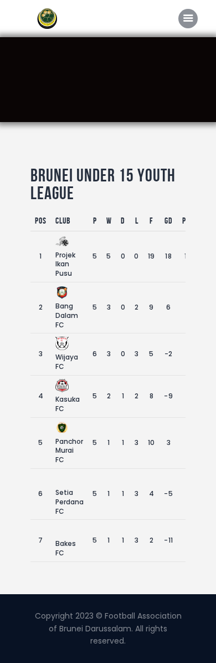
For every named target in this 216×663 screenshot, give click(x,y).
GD (168, 220)
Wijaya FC (66, 361)
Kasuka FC (67, 403)
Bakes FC (65, 548)
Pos (41, 220)
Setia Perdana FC (69, 502)
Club (63, 220)
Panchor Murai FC (69, 451)
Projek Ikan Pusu (65, 264)
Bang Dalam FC (66, 315)
